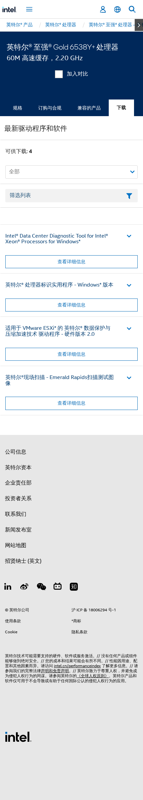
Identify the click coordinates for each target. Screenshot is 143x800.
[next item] (139, 25)
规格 (17, 108)
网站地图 (15, 545)
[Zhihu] (73, 588)
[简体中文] (117, 9)
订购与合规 (50, 108)
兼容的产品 (89, 108)
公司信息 (15, 452)
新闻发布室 (18, 529)
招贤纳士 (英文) (23, 561)
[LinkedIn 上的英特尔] (8, 588)
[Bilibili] (57, 588)
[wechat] (41, 588)
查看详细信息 (71, 262)
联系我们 (15, 514)
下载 (121, 107)
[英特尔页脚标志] (18, 736)
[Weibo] (24, 588)
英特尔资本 (18, 467)
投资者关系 (18, 498)
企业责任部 (18, 483)
